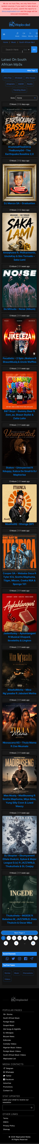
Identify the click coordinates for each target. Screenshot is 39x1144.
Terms (5, 1118)
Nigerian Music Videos (12, 1047)
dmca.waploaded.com (11, 11)
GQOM (21, 84)
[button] (4, 34)
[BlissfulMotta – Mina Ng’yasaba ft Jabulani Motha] (19, 669)
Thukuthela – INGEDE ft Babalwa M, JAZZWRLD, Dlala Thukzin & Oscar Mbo (19, 919)
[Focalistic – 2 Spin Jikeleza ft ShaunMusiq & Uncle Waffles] (19, 338)
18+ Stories (7, 1014)
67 (33, 943)
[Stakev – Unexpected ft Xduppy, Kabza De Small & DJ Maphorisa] (19, 447)
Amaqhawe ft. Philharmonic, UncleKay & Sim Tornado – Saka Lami (19, 256)
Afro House (30, 78)
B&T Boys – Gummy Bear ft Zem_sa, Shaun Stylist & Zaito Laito (19, 415)
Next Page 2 (19, 933)
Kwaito (30, 84)
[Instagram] (19, 959)
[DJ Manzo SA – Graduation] (19, 183)
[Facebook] (26, 959)
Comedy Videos (9, 1044)
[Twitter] (13, 959)
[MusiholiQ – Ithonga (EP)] (19, 503)
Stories (7, 973)
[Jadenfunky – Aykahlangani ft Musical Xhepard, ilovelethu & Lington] (19, 613)
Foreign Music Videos (12, 1051)
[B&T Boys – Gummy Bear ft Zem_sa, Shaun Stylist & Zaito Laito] (19, 390)
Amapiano (10, 84)
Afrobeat (18, 78)
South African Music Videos (14, 1055)
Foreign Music (9, 1022)
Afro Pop (7, 78)
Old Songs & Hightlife (12, 1029)
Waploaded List (9, 1058)
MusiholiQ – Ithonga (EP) (19, 524)
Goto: (13, 98)
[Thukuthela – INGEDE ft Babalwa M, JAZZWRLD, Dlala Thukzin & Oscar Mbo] (19, 895)
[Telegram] (32, 959)
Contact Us (7, 1090)
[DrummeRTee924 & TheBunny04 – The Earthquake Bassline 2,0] (19, 126)
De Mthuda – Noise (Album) (19, 309)
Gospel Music (8, 1025)
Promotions (8, 1087)
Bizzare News (8, 1036)
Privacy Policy (9, 1126)
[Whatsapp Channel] (7, 959)
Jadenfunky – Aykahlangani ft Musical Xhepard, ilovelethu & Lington (19, 637)
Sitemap (6, 1129)
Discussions (28, 973)
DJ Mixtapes (8, 1033)
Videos (7, 979)
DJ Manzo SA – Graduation (19, 203)
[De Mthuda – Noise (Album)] (19, 288)
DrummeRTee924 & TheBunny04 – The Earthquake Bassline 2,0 (19, 150)
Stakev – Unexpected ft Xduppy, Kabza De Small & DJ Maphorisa (19, 471)
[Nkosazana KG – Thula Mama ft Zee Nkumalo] (19, 722)
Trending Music (19, 90)
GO (34, 50)
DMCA (5, 1122)
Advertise (7, 1083)
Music (16, 973)
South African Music (11, 1018)
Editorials (7, 1040)
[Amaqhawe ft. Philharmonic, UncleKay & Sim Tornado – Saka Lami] (19, 232)
